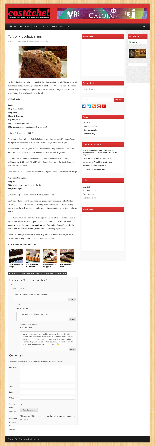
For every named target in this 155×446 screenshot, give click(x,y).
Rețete (36, 26)
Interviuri (57, 26)
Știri (66, 26)
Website (12, 398)
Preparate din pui (89, 190)
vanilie (21, 225)
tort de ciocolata (48, 273)
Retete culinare (88, 194)
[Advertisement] (103, 58)
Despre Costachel (90, 126)
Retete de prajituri (90, 197)
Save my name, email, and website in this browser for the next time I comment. (13, 416)
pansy (15, 285)
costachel (23, 41)
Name (11, 386)
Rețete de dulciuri (39, 41)
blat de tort (14, 273)
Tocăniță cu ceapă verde (102, 158)
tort (41, 273)
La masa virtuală (90, 130)
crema (28, 273)
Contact (87, 123)
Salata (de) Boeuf (99, 166)
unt (55, 273)
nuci (37, 273)
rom (16, 225)
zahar (64, 273)
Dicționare (24, 26)
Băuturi (12, 26)
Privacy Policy (89, 134)
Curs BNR (87, 187)
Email (12, 392)
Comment (13, 367)
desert (33, 273)
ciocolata (22, 273)
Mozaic (46, 26)
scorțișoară (39, 225)
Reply (72, 299)
